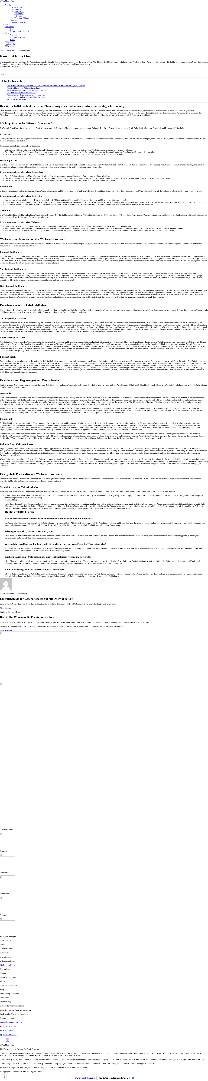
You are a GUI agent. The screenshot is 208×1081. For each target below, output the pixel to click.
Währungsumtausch (17, 22)
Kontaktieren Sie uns (18, 37)
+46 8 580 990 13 (9, 1035)
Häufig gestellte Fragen (16, 99)
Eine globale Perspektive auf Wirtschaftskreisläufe (26, 97)
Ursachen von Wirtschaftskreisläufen (21, 92)
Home (2, 50)
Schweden (18, 16)
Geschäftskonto (29, 626)
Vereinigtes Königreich (23, 18)
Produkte (8, 5)
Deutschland (19, 12)
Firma (7, 33)
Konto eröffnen (10, 44)
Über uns (13, 35)
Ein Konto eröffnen (7, 965)
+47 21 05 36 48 (9, 1031)
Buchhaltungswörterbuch (19, 31)
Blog (11, 29)
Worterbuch (11, 50)
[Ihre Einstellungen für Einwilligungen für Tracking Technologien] (4, 1077)
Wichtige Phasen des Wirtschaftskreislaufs (23, 88)
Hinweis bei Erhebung (84, 1078)
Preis (7, 25)
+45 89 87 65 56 (9, 1026)
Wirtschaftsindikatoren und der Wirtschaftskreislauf (27, 90)
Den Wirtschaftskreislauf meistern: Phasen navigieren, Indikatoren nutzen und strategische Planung (46, 86)
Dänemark (18, 9)
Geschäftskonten (16, 7)
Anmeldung (9, 42)
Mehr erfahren (5, 608)
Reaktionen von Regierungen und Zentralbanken (26, 95)
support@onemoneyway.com (11, 1022)
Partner (12, 40)
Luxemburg (18, 14)
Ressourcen (9, 27)
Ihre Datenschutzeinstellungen (113, 1078)
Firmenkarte (14, 20)
